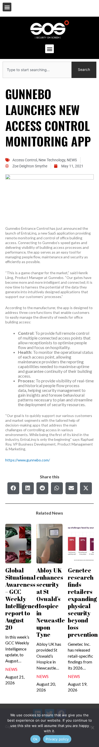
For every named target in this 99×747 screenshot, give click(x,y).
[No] (92, 727)
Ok (35, 739)
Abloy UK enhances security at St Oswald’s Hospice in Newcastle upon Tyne (50, 602)
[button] (7, 7)
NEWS (72, 160)
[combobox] (37, 70)
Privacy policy (57, 739)
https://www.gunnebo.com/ (27, 460)
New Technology (52, 160)
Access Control (24, 160)
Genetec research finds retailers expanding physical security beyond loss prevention (83, 602)
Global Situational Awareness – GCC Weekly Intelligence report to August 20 (21, 598)
